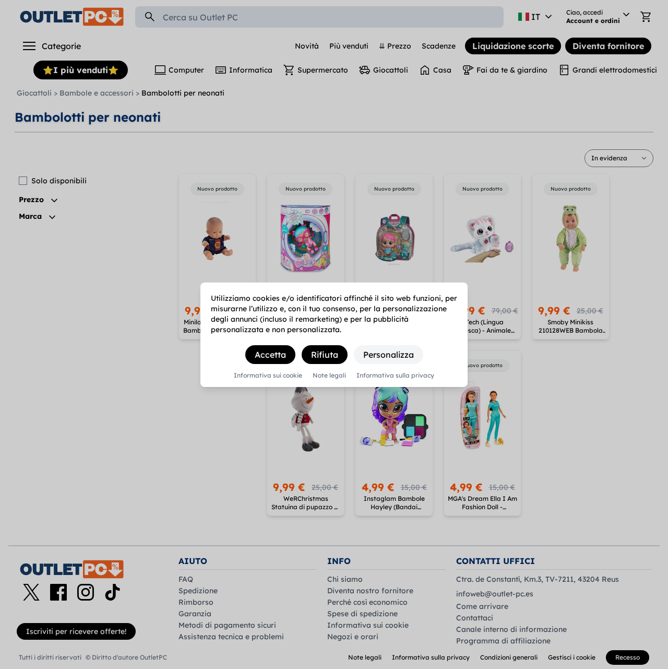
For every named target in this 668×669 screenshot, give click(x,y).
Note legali (329, 375)
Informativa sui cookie (268, 375)
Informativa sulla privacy (395, 375)
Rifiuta (324, 354)
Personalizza (388, 354)
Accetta (270, 354)
